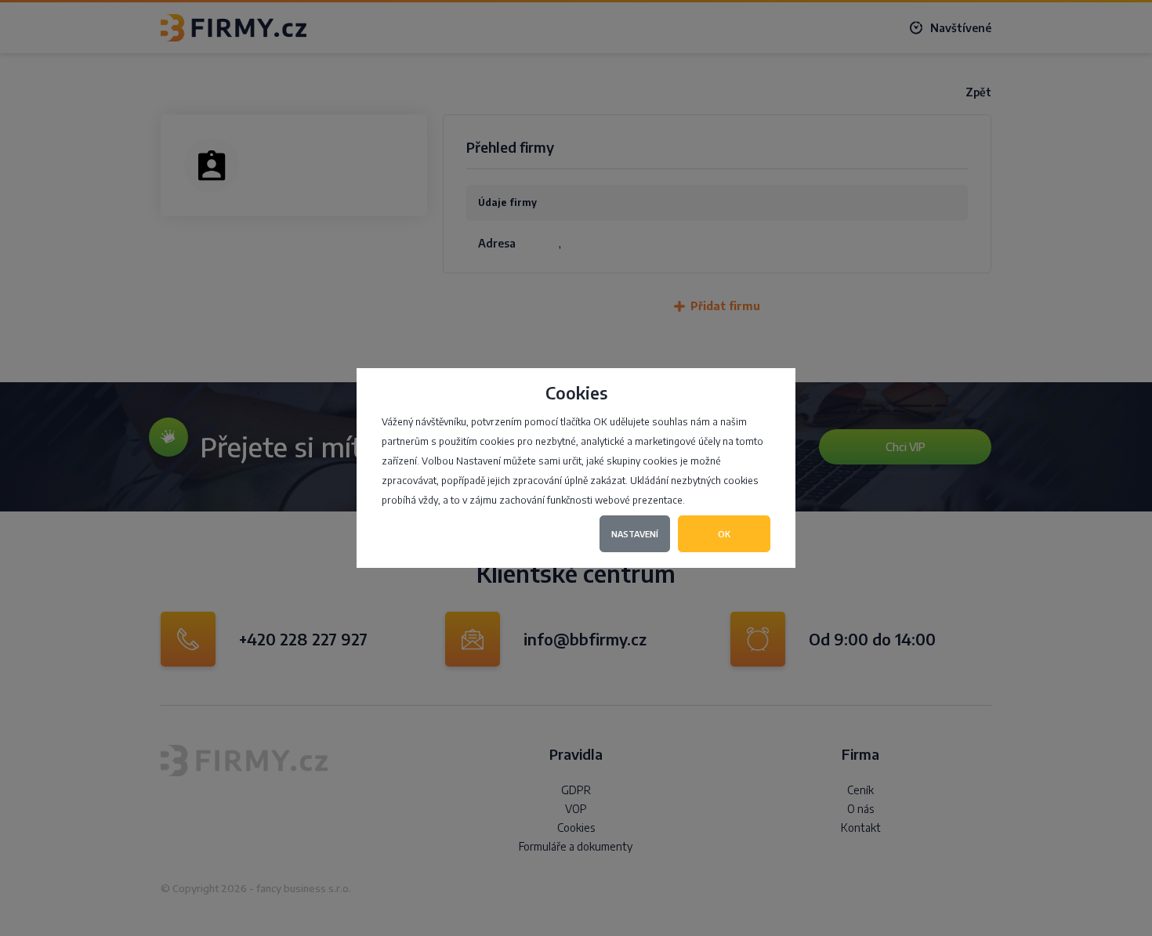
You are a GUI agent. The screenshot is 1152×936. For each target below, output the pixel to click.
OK (724, 534)
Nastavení (634, 534)
